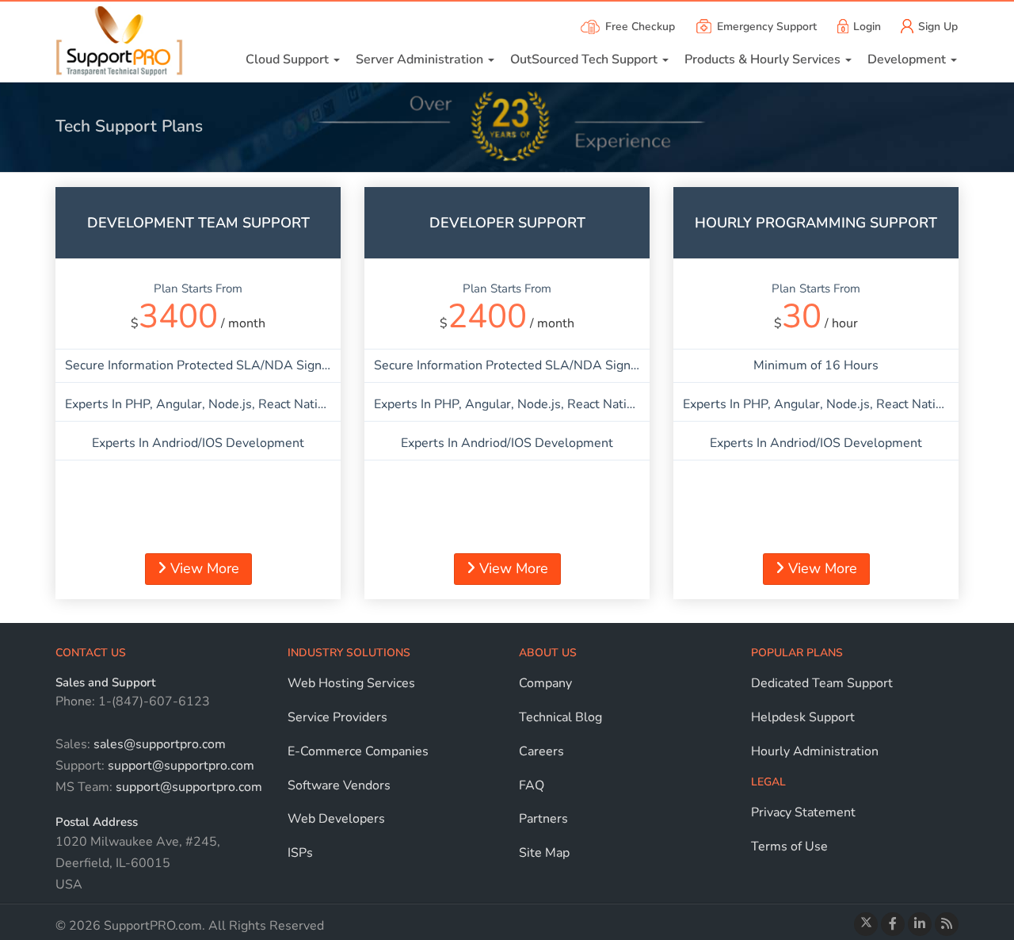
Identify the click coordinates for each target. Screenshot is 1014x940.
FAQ (531, 785)
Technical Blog (560, 717)
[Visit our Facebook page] (893, 924)
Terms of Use (789, 846)
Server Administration (421, 59)
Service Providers (337, 717)
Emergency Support (767, 26)
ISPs (300, 853)
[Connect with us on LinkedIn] (920, 924)
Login (867, 26)
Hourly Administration (815, 751)
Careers (541, 751)
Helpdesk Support (803, 717)
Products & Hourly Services (764, 59)
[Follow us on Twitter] (866, 924)
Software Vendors (339, 785)
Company (545, 683)
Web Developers (336, 818)
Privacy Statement (803, 812)
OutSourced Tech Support (585, 59)
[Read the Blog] (947, 924)
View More (202, 568)
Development (908, 59)
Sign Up (938, 26)
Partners (543, 818)
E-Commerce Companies (358, 751)
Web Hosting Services (351, 683)
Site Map (544, 853)
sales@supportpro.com (158, 744)
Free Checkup (640, 26)
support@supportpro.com (179, 765)
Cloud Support (289, 59)
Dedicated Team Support (822, 683)
